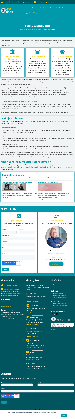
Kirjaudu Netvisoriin (32, 324)
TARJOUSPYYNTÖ (12, 318)
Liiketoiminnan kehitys (59, 303)
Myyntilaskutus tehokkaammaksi (48, 182)
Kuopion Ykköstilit (9, 9)
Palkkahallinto (42, 8)
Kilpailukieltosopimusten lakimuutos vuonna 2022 (17, 182)
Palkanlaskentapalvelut (60, 295)
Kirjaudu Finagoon (32, 301)
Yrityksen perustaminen (60, 305)
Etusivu (22, 29)
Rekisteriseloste (55, 330)
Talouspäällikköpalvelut (60, 297)
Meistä (55, 285)
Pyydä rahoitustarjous (33, 359)
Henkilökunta (28, 2)
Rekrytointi (50, 2)
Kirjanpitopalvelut (58, 293)
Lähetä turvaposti (6, 306)
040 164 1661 (57, 257)
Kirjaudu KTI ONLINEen (33, 348)
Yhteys (35, 13)
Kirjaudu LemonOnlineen (34, 313)
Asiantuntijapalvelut (56, 8)
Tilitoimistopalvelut (28, 8)
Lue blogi (5, 197)
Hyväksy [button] (64, 415)
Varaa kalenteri (56, 264)
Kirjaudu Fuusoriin (32, 336)
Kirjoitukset (40, 2)
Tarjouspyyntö (26, 13)
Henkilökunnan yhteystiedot (9, 295)
